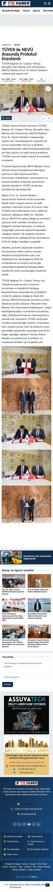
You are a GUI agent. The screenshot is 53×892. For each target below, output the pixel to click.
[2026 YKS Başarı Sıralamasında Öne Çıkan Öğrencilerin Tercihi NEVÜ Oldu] (13, 605)
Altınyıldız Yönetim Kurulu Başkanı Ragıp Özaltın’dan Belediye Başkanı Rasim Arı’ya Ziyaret (38, 643)
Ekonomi (13, 867)
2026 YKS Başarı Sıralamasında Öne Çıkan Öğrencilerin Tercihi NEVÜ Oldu (12, 617)
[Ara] (45, 3)
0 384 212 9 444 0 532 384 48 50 (28, 809)
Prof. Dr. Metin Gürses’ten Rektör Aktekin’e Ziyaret (38, 591)
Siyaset (36, 10)
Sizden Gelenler (34, 870)
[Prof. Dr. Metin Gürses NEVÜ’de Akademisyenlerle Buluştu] (13, 581)
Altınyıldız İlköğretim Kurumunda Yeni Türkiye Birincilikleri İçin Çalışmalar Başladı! (13, 643)
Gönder (7, 684)
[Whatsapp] (34, 824)
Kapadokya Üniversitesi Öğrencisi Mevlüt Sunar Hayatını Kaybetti (37, 616)
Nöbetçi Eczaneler (15, 836)
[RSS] (38, 824)
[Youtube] (29, 824)
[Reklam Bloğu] (26, 715)
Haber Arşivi (12, 854)
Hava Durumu (37, 836)
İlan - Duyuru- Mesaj (41, 867)
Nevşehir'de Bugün (11, 10)
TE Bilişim (33, 877)
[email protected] (28, 804)
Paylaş (8, 118)
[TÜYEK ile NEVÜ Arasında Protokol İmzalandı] (26, 99)
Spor (21, 867)
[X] (19, 824)
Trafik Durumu (13, 841)
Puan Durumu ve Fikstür (36, 842)
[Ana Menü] (49, 3)
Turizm (5, 867)
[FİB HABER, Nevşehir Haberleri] (16, 4)
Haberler (6, 45)
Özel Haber (42, 864)
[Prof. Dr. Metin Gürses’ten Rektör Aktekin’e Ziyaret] (39, 581)
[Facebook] (14, 824)
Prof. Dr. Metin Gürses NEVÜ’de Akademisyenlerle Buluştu (13, 592)
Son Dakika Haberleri (39, 849)
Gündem (27, 867)
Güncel (26, 10)
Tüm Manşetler (13, 849)
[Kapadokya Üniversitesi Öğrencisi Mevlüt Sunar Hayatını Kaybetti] (39, 605)
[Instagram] (24, 824)
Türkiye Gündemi (19, 870)
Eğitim (17, 45)
